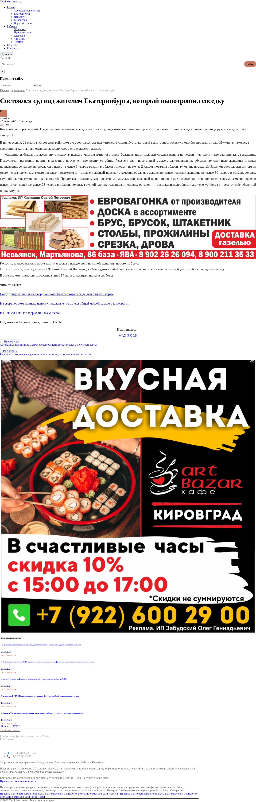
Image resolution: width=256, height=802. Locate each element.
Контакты (13, 48)
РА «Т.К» (12, 45)
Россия (11, 7)
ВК (129, 335)
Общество (20, 29)
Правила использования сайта (18, 781)
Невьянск (19, 16)
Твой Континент (10, 1)
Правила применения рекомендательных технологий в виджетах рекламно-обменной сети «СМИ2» (59, 793)
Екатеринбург (22, 13)
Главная (4, 90)
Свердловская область (27, 10)
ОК (135, 335)
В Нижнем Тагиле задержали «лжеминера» (30, 313)
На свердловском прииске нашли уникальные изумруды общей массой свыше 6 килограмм (64, 303)
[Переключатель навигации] (21, 2)
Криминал (18, 90)
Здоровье (19, 35)
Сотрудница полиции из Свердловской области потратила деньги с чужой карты (57, 294)
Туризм (18, 41)
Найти (250, 64)
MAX (122, 335)
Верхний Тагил (23, 23)
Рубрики (12, 26)
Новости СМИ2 (10, 726)
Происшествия (23, 32)
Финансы (19, 38)
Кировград (20, 19)
